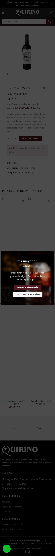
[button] (7, 549)
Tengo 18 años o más (27, 287)
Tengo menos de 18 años (27, 294)
